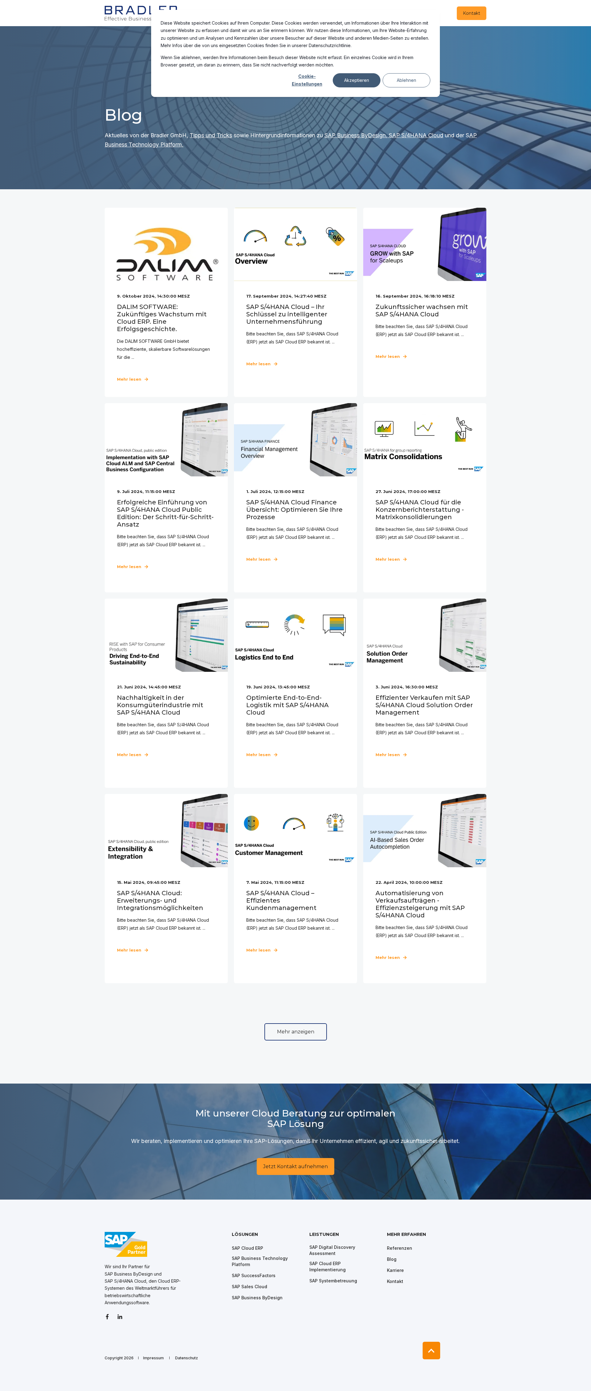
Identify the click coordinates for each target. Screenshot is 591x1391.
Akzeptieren (356, 80)
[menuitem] (266, 1237)
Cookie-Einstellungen (307, 80)
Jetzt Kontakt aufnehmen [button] (295, 1166)
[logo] (126, 1244)
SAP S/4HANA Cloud (416, 135)
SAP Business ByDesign (355, 135)
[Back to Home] (142, 13)
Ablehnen (406, 80)
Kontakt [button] (471, 13)
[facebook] (109, 1316)
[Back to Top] (431, 1350)
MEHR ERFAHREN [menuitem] (406, 1234)
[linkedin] (120, 1316)
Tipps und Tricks (211, 135)
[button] (295, 1031)
